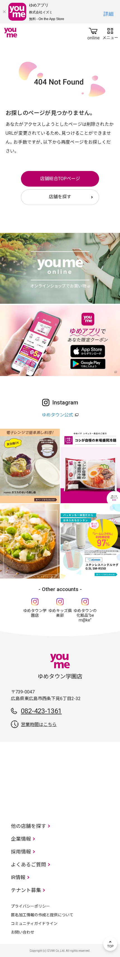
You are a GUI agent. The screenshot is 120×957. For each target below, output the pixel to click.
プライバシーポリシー (30, 906)
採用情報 (21, 852)
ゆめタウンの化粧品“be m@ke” (85, 615)
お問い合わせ (22, 932)
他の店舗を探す (28, 826)
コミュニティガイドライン (34, 923)
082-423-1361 (41, 711)
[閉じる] (4, 11)
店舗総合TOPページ (60, 178)
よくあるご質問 (28, 864)
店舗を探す (60, 196)
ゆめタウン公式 (57, 415)
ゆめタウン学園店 (35, 613)
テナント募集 (26, 890)
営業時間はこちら (39, 724)
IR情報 (18, 877)
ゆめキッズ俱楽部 (60, 613)
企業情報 (21, 839)
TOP (110, 944)
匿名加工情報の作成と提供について (42, 915)
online (93, 33)
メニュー (110, 33)
